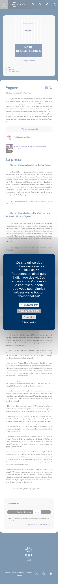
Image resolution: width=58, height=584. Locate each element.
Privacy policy (29, 322)
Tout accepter (30, 304)
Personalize (29, 317)
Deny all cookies (30, 310)
